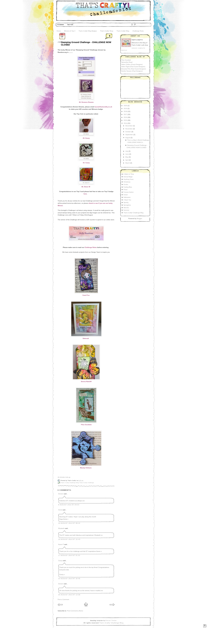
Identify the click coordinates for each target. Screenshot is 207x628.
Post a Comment (63, 599)
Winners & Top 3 (69, 31)
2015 (125, 120)
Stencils (126, 207)
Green (125, 195)
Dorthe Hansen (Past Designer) (132, 71)
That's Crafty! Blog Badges (88, 31)
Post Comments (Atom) (75, 611)
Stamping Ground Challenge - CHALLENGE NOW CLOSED (86, 43)
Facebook (60, 25)
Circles (125, 184)
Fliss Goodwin (126, 60)
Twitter (70, 25)
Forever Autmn (128, 192)
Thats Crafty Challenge (86, 482)
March (127, 163)
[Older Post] (112, 607)
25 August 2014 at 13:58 (69, 595)
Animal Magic (128, 177)
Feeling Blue (127, 187)
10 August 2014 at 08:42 (69, 523)
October (128, 132)
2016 (125, 117)
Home (59, 31)
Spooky (126, 202)
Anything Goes (128, 179)
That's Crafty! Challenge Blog (133, 213)
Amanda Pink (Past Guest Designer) (133, 69)
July (126, 151)
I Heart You (127, 200)
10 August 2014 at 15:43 (69, 539)
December (129, 126)
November (129, 129)
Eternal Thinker (111, 620)
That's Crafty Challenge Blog (70, 482)
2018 (125, 111)
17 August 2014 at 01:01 (69, 555)
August (127, 137)
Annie (60, 510)
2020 (125, 105)
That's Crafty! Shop (106, 31)
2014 (125, 123)
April (126, 160)
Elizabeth (61, 528)
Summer (126, 210)
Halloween (127, 197)
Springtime (127, 205)
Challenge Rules (138, 31)
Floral (125, 189)
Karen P (61, 544)
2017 (125, 114)
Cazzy (60, 560)
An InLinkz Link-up (64, 477)
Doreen (60, 494)
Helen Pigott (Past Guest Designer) (133, 66)
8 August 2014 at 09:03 (68, 505)
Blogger (139, 218)
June (127, 154)
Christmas (126, 182)
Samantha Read (126, 62)
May (126, 157)
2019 (125, 108)
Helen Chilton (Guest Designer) (132, 64)
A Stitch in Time (128, 174)
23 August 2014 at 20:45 (69, 578)
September (129, 134)
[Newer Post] (60, 607)
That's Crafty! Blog (123, 31)
